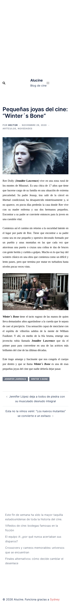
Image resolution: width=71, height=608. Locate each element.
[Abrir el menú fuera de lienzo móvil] (48, 83)
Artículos (9, 128)
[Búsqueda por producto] (4, 83)
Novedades (25, 128)
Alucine (36, 80)
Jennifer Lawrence (15, 379)
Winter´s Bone (39, 379)
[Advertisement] (35, 37)
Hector (13, 125)
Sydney (55, 599)
